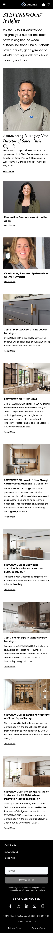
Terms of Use (38, 928)
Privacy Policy (14, 928)
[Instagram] (18, 906)
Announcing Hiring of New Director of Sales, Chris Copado (25, 141)
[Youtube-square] (34, 906)
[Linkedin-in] (26, 906)
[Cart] (43, 4)
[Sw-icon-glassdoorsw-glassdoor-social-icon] (42, 906)
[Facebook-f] (10, 906)
